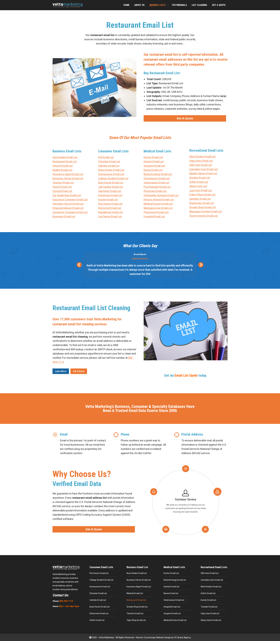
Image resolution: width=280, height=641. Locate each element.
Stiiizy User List (198, 186)
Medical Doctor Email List (158, 203)
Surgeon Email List (154, 165)
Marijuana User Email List (158, 208)
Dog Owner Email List (110, 203)
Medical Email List (135, 593)
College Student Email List (113, 178)
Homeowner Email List (111, 174)
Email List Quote (186, 375)
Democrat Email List (109, 208)
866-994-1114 (66, 601)
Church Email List (62, 165)
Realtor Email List (62, 169)
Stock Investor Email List (203, 215)
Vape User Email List (201, 160)
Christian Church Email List (68, 203)
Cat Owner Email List (110, 216)
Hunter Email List (108, 199)
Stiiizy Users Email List (211, 620)
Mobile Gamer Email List (203, 173)
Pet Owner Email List (99, 573)
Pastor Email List (62, 186)
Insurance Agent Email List (67, 174)
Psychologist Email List (157, 186)
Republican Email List (110, 212)
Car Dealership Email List (66, 195)
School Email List (62, 191)
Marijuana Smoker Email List (205, 211)
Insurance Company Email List (70, 199)
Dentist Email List (154, 161)
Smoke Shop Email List (202, 207)
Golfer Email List (198, 181)
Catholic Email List (108, 165)
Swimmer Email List (109, 191)
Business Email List (63, 216)
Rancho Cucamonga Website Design (153, 637)
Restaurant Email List (64, 161)
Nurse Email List (153, 169)
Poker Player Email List (202, 194)
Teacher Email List (63, 182)
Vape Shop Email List (136, 620)
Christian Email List (109, 161)
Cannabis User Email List (203, 169)
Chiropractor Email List (157, 178)
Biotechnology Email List (158, 174)
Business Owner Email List (67, 178)
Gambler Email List (200, 198)
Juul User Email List (200, 190)
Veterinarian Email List (156, 182)
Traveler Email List (209, 607)
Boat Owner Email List (110, 182)
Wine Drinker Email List (111, 169)
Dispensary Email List (201, 203)
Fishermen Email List (110, 195)
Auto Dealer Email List (64, 157)
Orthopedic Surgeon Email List (161, 195)
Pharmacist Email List (156, 212)
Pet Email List (106, 157)
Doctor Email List (153, 157)
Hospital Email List (154, 216)
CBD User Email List (200, 165)
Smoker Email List (199, 177)
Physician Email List (155, 191)
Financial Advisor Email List (68, 208)
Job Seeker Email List (110, 186)
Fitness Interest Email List (159, 199)
